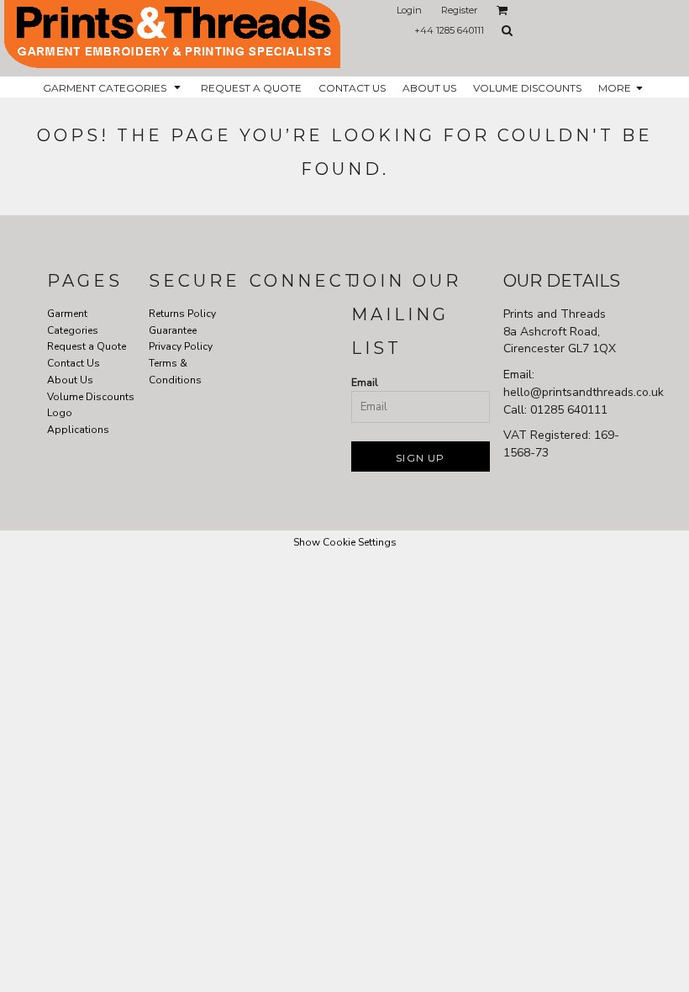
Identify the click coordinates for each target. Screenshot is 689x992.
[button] (502, 10)
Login (409, 10)
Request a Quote (86, 346)
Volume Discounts (90, 397)
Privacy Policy (181, 346)
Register (459, 10)
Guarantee (173, 330)
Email (364, 382)
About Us (70, 380)
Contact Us (73, 363)
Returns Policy (182, 313)
